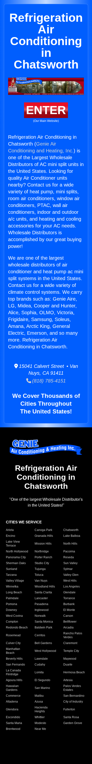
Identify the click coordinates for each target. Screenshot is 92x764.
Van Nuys (41, 580)
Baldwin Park (43, 627)
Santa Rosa (71, 717)
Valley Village (15, 580)
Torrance (69, 598)
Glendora (12, 709)
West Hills (70, 580)
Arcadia (68, 627)
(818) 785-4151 (48, 380)
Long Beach (14, 592)
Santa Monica (44, 621)
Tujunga (40, 569)
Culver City (13, 643)
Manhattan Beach (13, 651)
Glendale (69, 592)
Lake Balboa (71, 536)
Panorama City (16, 557)
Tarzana (11, 575)
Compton (12, 621)
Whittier (40, 717)
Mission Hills (43, 543)
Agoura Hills (14, 680)
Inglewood (42, 610)
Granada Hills (44, 536)
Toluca (39, 575)
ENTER (46, 110)
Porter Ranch (43, 557)
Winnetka (12, 586)
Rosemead (13, 635)
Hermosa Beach (74, 672)
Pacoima (69, 551)
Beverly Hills (14, 658)
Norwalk (40, 615)
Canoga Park (43, 530)
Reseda (68, 557)
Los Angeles (71, 586)
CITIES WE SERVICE (24, 522)
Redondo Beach (17, 627)
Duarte (67, 664)
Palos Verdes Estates (72, 688)
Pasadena (41, 604)
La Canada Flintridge (13, 672)
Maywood (69, 658)
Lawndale (41, 658)
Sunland (11, 569)
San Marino (42, 688)
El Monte (69, 610)
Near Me (40, 729)
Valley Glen (71, 575)
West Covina (14, 615)
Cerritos (40, 635)
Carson (68, 615)
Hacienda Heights (41, 709)
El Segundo (42, 680)
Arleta (10, 530)
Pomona (11, 604)
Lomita (39, 672)
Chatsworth (71, 530)
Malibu (39, 695)
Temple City (71, 651)
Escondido (13, 717)
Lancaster (41, 598)
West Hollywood (45, 651)
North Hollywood (17, 551)
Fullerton (69, 709)
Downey (11, 610)
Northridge (42, 551)
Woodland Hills (45, 586)
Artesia (68, 680)
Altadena (12, 701)
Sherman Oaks (16, 563)
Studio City (42, 563)
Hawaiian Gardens (12, 688)
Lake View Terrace (13, 543)
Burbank (69, 604)
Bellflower (70, 621)
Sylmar (68, 569)
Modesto (40, 723)
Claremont (70, 643)
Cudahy (40, 664)
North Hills (70, 543)
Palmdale (12, 598)
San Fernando (15, 664)
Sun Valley (70, 563)
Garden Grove (72, 723)
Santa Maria (14, 723)
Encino (10, 536)
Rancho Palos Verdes (72, 635)
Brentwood (13, 729)
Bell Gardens (43, 643)
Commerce (13, 695)
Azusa (39, 701)
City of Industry (73, 701)
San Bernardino (73, 695)
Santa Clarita (43, 592)
